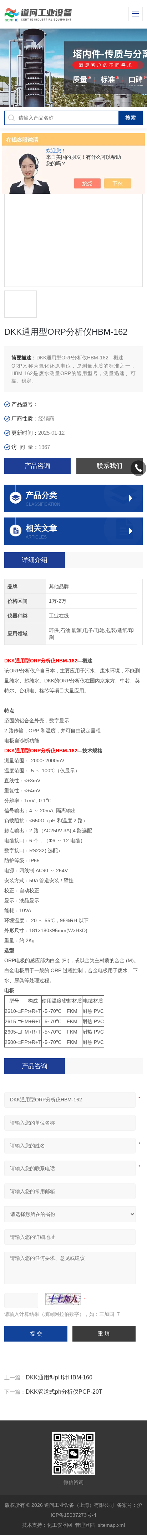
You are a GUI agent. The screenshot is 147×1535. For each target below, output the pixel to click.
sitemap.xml (111, 1525)
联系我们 (109, 465)
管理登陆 (85, 1525)
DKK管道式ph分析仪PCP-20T (64, 1392)
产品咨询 (37, 465)
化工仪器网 (59, 1525)
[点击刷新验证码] (63, 1299)
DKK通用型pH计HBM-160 (59, 1377)
